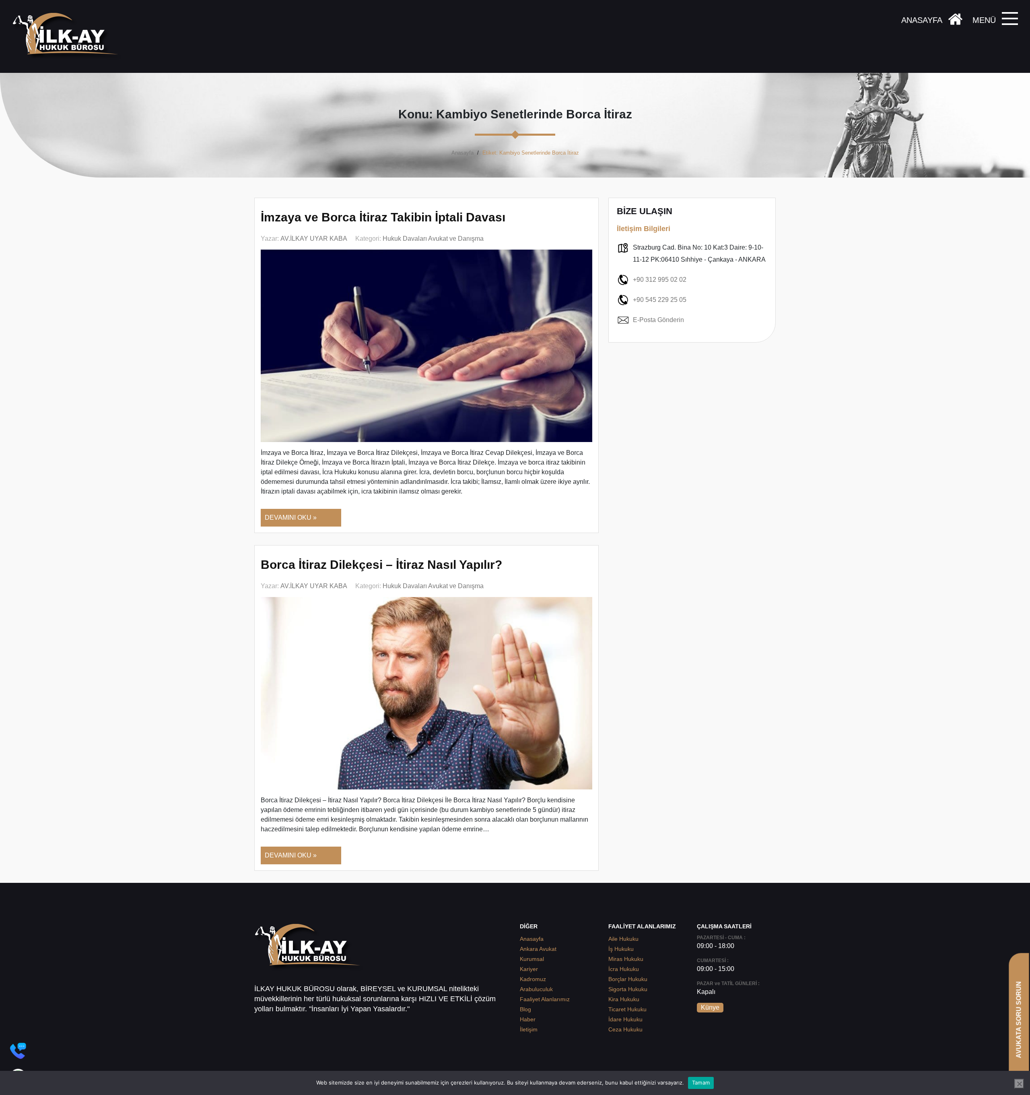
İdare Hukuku (625, 1019)
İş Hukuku (621, 949)
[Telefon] (18, 1051)
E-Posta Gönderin (658, 319)
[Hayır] (1019, 1084)
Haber (528, 1019)
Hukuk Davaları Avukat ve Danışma (433, 238)
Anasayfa (462, 153)
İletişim (529, 1029)
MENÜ (984, 20)
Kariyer (529, 969)
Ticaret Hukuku (627, 1009)
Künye (710, 1007)
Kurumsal (532, 959)
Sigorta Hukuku (627, 989)
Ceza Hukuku (625, 1029)
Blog (525, 1009)
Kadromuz (533, 979)
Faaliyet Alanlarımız (545, 999)
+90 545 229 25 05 (659, 299)
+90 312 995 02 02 (659, 279)
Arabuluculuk (536, 989)
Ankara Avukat (538, 949)
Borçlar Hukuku (627, 979)
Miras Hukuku (625, 959)
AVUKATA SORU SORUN (1018, 1019)
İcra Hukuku (623, 969)
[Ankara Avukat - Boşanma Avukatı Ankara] (68, 36)
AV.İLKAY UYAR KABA (313, 238)
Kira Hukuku (623, 999)
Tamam (701, 1082)
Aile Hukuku (623, 939)
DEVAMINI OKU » (291, 517)
